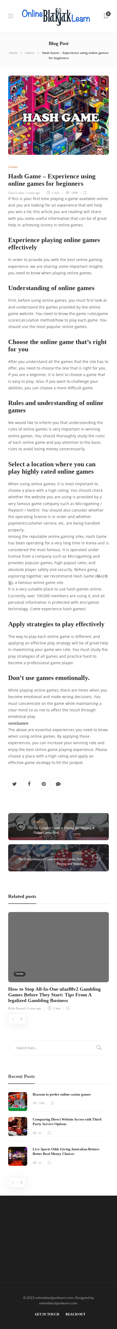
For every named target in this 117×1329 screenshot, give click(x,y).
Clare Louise (16, 192)
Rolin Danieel (16, 1008)
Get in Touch (47, 1314)
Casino (30, 53)
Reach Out (75, 1314)
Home (13, 53)
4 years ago (34, 1008)
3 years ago (33, 192)
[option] (58, 960)
